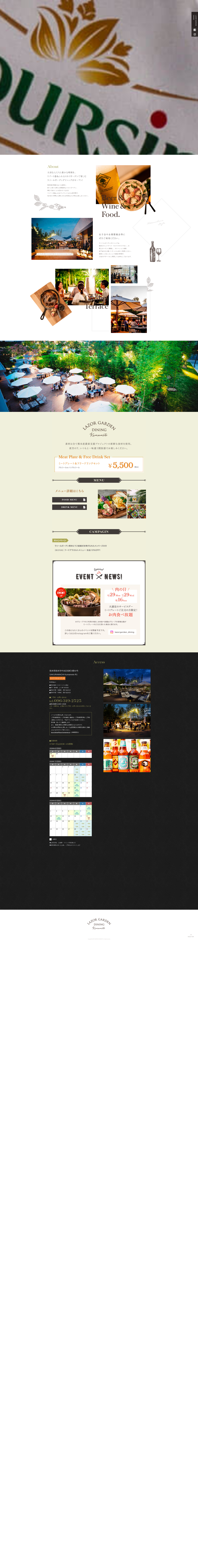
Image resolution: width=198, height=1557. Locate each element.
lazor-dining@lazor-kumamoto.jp (60, 732)
